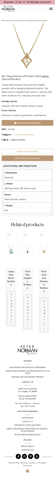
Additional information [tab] (27, 151)
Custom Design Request (28, 122)
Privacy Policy (27, 446)
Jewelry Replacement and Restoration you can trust (28, 372)
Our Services (28, 418)
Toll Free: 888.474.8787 (27, 396)
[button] (51, 9)
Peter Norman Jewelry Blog (28, 435)
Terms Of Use (27, 450)
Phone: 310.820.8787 (27, 399)
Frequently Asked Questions (27, 425)
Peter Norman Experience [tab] (27, 158)
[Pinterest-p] (30, 456)
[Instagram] (24, 456)
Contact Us (27, 421)
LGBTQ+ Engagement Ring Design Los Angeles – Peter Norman (27, 430)
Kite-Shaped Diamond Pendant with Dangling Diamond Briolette (24, 20)
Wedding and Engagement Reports (27, 377)
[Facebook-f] (18, 456)
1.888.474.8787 (18, 139)
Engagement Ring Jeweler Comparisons (27, 367)
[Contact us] (24, 2)
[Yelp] (36, 456)
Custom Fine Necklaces (23, 134)
